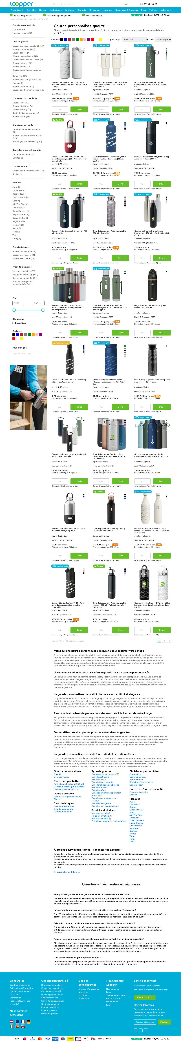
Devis (79, 109)
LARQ (132, 841)
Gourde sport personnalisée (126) (28, 90)
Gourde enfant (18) (21, 66)
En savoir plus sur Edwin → (67, 872)
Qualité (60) (19, 29)
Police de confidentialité (21, 988)
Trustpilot (151, 15)
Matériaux (84, 992)
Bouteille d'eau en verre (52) (25, 113)
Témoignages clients (116, 995)
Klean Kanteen (136, 820)
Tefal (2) (16, 235)
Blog (108, 992)
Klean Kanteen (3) (20, 211)
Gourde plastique (137, 777)
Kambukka (134, 817)
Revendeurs (112, 1001)
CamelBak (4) (18, 190)
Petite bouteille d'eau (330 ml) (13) (26, 130)
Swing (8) (16, 228)
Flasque (95, 800)
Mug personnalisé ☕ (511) (25, 274)
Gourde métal (136, 779)
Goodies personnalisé (54, 981)
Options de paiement (20, 991)
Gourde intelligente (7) (23, 86)
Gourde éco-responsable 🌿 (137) (28, 46)
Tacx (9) (16, 231)
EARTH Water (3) (20, 197)
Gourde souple (99, 779)
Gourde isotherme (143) (23, 49)
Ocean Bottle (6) (20, 218)
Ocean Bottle (135, 825)
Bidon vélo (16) (19, 76)
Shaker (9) (17, 174)
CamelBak (134, 804)
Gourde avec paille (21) (23, 258)
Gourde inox (135, 774)
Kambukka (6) (18, 207)
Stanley (133, 831)
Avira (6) (16, 187)
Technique (84, 998)
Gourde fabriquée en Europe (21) (28, 59)
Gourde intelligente (101, 803)
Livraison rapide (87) (22, 33)
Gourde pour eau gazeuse (104, 798)
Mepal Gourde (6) (20, 214)
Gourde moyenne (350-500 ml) (69, 786)
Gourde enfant (99, 790)
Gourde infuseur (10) (22, 63)
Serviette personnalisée (52, 1000)
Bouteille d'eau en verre (141, 782)
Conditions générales (20, 985)
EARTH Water (136, 809)
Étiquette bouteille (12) (23, 154)
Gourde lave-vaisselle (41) (25, 56)
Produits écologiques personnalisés (109, 821)
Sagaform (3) (18, 221)
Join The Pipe (135, 815)
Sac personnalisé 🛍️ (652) (24, 278)
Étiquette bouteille (138, 792)
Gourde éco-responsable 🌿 (105, 774)
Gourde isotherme (100, 777)
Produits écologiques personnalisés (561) (22, 283)
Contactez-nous (144, 997)
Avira (132, 801)
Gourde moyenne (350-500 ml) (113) (27, 136)
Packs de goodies (49, 1013)
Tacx (131, 836)
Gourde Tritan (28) (21, 116)
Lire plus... (59, 32)
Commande (15, 997)
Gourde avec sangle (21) (24, 255)
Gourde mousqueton (64, 806)
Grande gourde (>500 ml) (66, 789)
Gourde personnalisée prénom (106, 792)
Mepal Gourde (136, 823)
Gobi (131, 812)
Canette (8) (17, 158)
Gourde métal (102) (21, 109)
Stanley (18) (18, 225)
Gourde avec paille (63, 811)
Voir (60, 109)
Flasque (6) (17, 83)
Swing (132, 833)
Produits (83, 995)
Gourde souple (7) (21, 53)
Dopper (133, 807)
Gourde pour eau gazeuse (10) (26, 79)
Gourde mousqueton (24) (24, 251)
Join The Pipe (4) (20, 204)
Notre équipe (112, 989)
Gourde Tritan (136, 784)
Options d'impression (89, 989)
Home (13, 19)
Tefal (131, 838)
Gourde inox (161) (20, 102)
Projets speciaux (49, 1010)
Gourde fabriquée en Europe (105, 784)
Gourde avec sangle (63, 809)
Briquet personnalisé (51, 985)
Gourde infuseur (99, 787)
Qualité (44, 19)
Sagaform (134, 828)
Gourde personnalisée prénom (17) (26, 71)
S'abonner (164, 1022)
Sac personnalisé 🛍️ (101, 818)
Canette (133, 794)
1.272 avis (165, 15)
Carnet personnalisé (51, 991)
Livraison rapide (61, 777)
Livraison (14, 994)
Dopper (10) (18, 194)
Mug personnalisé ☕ (102, 815)
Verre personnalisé (101, 813)
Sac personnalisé (49, 997)
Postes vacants (113, 998)
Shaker (57, 799)
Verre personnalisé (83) (23, 271)
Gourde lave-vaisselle (102, 782)
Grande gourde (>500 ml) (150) (27, 141)
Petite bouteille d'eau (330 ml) (69, 784)
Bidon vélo (97, 795)
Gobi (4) (16, 200)
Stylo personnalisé (50, 1004)
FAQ (108, 1004)
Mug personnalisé (50, 1007)
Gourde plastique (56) (22, 106)
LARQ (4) (16, 238)
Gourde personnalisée (28, 19)
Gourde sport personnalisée (105, 806)
